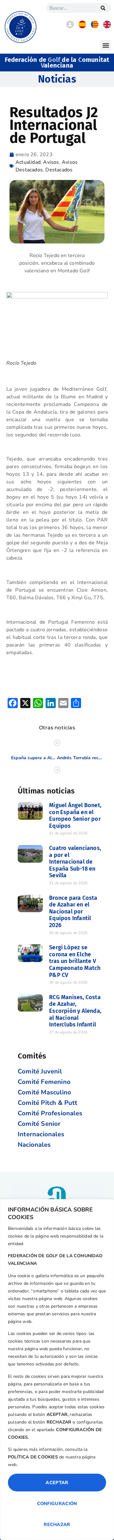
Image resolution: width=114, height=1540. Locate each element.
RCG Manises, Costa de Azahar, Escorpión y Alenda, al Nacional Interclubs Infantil (75, 1011)
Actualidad (28, 162)
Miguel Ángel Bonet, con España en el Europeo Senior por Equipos (75, 815)
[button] (105, 45)
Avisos (51, 162)
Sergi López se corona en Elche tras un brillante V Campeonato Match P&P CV (74, 961)
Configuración (57, 1503)
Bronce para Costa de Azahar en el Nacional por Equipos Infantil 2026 (73, 911)
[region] (57, 1369)
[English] (107, 26)
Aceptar (57, 1482)
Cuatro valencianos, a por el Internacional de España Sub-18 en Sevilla (75, 862)
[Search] (103, 8)
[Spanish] (82, 26)
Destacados (59, 169)
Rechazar (57, 1524)
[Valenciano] (94, 26)
